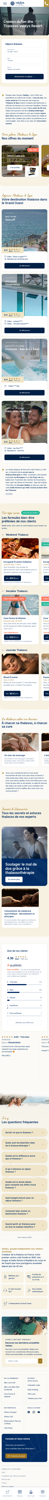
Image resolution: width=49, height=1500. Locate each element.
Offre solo (31, 1394)
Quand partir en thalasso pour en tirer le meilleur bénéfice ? (20, 1225)
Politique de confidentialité (11, 1469)
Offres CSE (8, 1417)
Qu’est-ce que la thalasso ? (19, 1132)
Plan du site (6, 1479)
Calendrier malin (34, 1385)
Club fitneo (8, 1428)
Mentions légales (8, 1486)
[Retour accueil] (17, 3)
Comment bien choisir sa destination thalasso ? (17, 1212)
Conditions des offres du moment (14, 1476)
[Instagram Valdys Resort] (34, 1412)
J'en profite (15, 167)
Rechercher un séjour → (24, 76)
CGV (3, 1472)
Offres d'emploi (10, 1412)
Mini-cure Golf (9, 1383)
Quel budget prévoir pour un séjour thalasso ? (19, 1199)
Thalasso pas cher (35, 1398)
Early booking (33, 1390)
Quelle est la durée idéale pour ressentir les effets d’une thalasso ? (20, 1185)
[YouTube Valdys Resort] (39, 1412)
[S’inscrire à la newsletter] (40, 1361)
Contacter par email (18, 1456)
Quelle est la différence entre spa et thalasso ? (20, 1157)
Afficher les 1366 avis (25, 1022)
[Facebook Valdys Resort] (29, 1412)
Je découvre (24, 266)
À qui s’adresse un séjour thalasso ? (18, 1170)
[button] (24, 50)
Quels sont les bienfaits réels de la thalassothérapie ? (20, 1144)
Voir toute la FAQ (24, 1237)
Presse (4, 1483)
